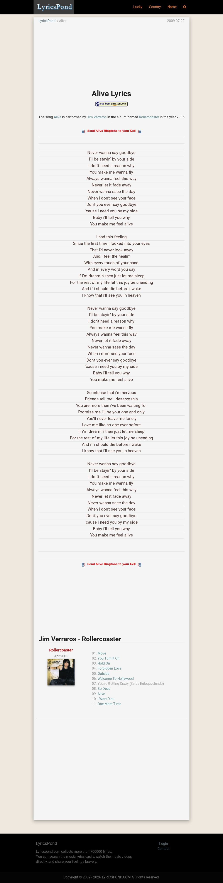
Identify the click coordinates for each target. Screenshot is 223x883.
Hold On (104, 663)
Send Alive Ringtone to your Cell (111, 130)
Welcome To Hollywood (116, 679)
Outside (103, 674)
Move (102, 653)
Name (172, 7)
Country (155, 7)
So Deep (104, 689)
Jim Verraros (96, 117)
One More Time (109, 704)
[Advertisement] (111, 54)
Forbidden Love (109, 668)
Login (163, 844)
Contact (163, 849)
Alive (57, 117)
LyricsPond (47, 21)
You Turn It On (109, 658)
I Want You (106, 699)
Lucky (137, 7)
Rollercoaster (149, 117)
